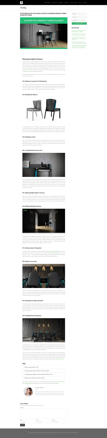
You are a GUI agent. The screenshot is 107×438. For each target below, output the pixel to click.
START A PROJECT (79, 23)
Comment (22, 407)
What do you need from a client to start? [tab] (35, 378)
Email (37, 419)
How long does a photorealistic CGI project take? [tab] (37, 370)
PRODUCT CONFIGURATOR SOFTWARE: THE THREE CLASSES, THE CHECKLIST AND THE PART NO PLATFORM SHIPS (79, 46)
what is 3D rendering (59, 359)
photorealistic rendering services (58, 381)
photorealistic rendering (27, 69)
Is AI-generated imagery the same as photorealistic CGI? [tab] (39, 374)
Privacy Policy (67, 432)
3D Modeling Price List (74, 432)
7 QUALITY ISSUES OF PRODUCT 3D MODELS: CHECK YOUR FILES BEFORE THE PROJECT (78, 38)
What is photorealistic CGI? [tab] (31, 367)
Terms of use (79, 20)
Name (21, 419)
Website (53, 419)
